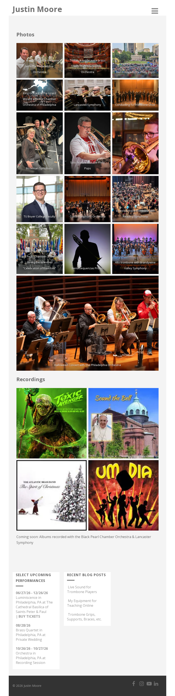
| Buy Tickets (28, 616)
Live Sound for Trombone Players (82, 589)
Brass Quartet (27, 630)
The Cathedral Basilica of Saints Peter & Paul (34, 607)
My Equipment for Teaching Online (82, 603)
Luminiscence (26, 597)
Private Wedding (29, 639)
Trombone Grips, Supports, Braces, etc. (84, 617)
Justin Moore (37, 9)
